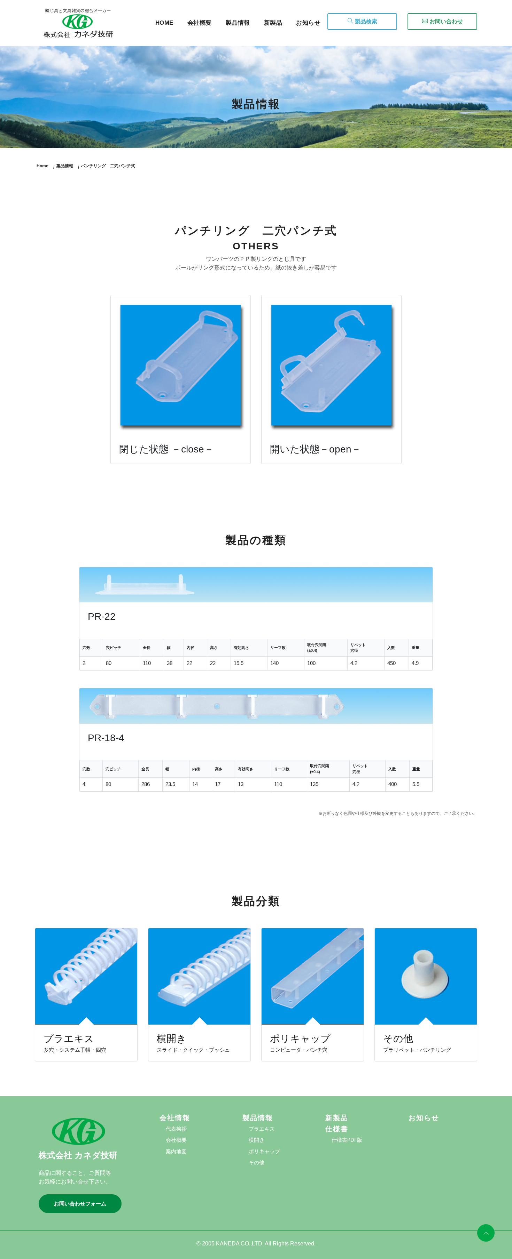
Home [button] (164, 22)
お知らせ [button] (308, 22)
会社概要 (176, 1139)
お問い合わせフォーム (80, 1203)
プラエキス (262, 1128)
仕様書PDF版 (347, 1139)
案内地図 (176, 1151)
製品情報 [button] (238, 22)
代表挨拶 (176, 1128)
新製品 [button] (273, 22)
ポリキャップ (264, 1151)
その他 (256, 1162)
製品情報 (64, 165)
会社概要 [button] (199, 22)
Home (42, 165)
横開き (256, 1139)
